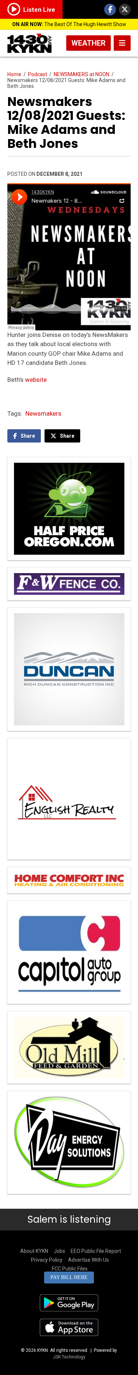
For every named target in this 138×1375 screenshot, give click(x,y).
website (36, 379)
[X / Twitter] (125, 9)
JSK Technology (69, 1357)
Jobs (59, 1251)
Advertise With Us (88, 1260)
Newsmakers (43, 413)
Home (14, 74)
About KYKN (34, 1251)
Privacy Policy (47, 1260)
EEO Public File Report (96, 1251)
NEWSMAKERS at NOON (81, 74)
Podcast (37, 74)
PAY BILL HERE (69, 1277)
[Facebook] (110, 9)
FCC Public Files (70, 1269)
